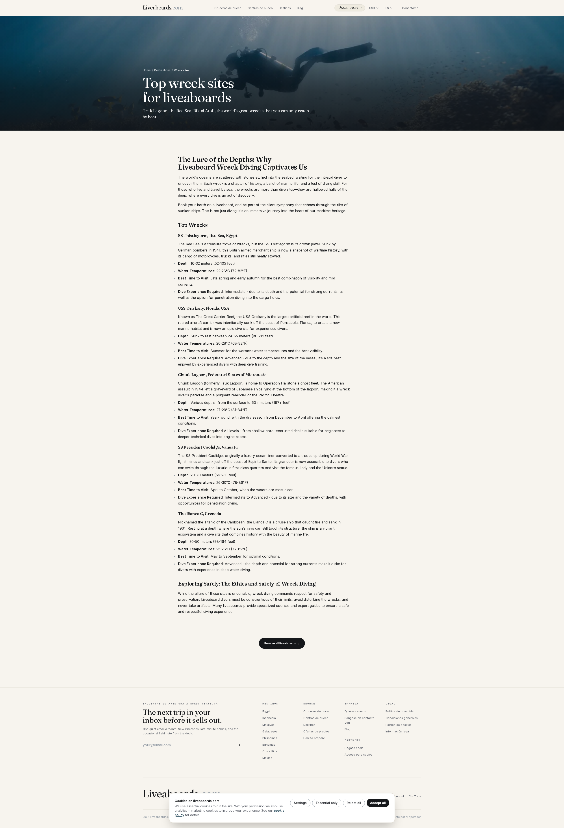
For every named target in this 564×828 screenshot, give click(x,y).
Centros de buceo (260, 8)
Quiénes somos (355, 711)
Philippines (269, 738)
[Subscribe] (237, 745)
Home (147, 70)
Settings (300, 803)
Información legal (398, 731)
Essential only (327, 803)
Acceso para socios (358, 754)
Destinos (285, 8)
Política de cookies (399, 724)
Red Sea (193, 244)
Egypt (266, 711)
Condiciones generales (402, 718)
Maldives (268, 724)
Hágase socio (348, 7)
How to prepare (314, 738)
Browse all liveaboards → (281, 643)
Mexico (267, 758)
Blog (300, 8)
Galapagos (269, 731)
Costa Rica (269, 751)
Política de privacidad (400, 711)
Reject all (354, 803)
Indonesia (269, 718)
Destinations (162, 70)
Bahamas (268, 744)
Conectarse (410, 8)
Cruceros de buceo (227, 8)
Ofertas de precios (316, 731)
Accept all (378, 803)
